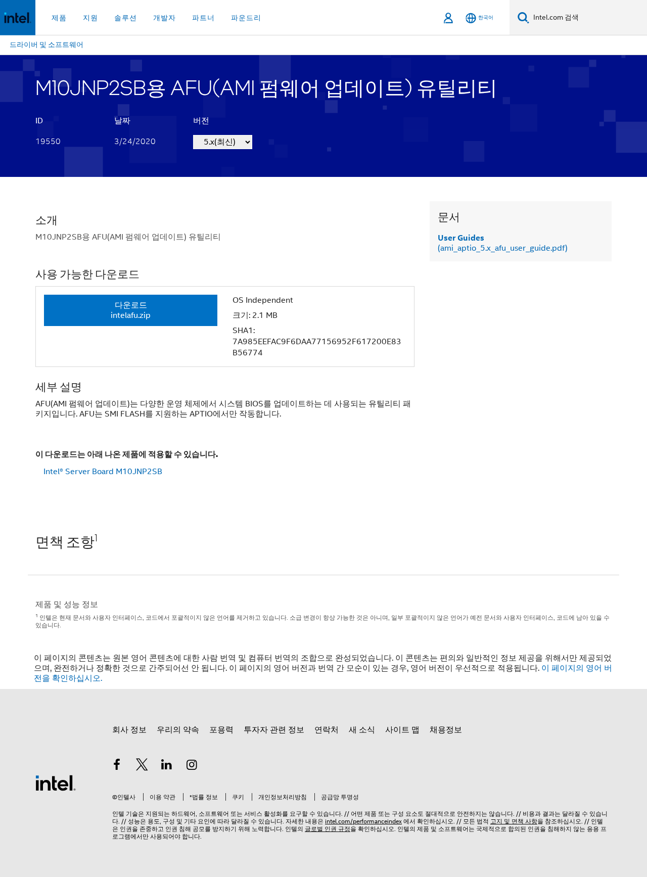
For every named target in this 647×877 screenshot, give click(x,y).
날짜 (122, 121)
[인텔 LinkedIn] (166, 766)
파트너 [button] (203, 17)
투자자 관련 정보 (274, 730)
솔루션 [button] (125, 17)
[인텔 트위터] (142, 766)
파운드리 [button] (246, 17)
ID (39, 121)
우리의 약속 (178, 730)
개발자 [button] (164, 17)
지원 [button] (90, 17)
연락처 (326, 730)
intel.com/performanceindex (363, 821)
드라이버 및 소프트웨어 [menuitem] (46, 44)
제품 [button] (59, 17)
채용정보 (446, 730)
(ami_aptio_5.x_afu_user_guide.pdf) (503, 243)
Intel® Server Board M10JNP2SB (102, 472)
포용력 (221, 730)
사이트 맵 (402, 730)
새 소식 (362, 730)
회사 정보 (129, 730)
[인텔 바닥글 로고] (55, 782)
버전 (201, 121)
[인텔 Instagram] (192, 766)
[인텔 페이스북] (116, 766)
